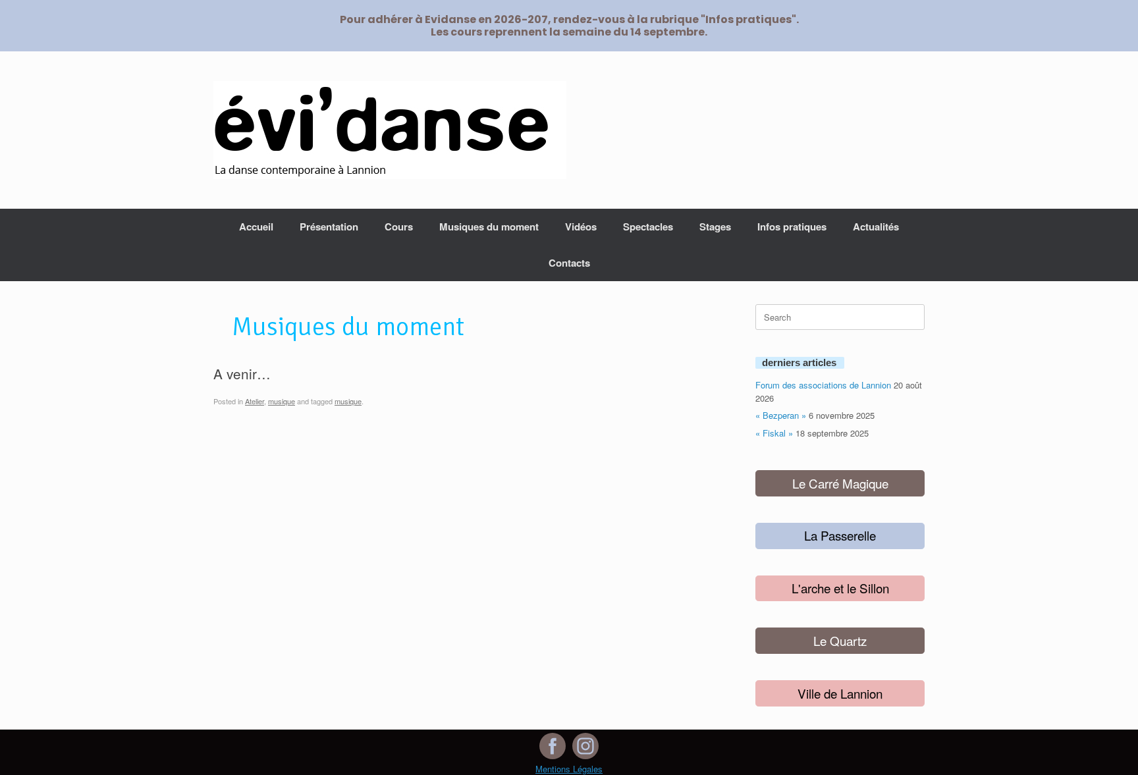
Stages (715, 226)
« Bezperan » (780, 415)
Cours (399, 226)
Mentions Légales (569, 768)
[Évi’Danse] (389, 130)
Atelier (254, 401)
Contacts (569, 262)
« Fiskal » (774, 433)
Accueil (256, 226)
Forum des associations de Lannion (823, 385)
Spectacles (648, 226)
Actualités (876, 226)
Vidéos (581, 226)
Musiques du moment (489, 226)
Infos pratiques (791, 226)
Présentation (329, 226)
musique (281, 401)
